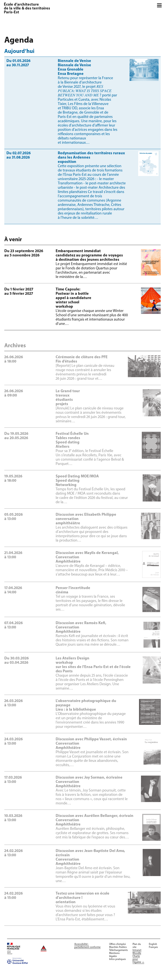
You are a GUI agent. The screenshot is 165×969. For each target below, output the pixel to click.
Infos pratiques (117, 959)
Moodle (137, 953)
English (153, 944)
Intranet (137, 950)
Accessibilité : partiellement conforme (87, 946)
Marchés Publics (118, 947)
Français (153, 947)
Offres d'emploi (117, 944)
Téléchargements (118, 950)
